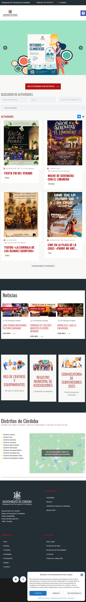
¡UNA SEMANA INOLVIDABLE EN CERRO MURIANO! (15, 326)
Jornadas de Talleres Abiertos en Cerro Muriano (40, 328)
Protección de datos (53, 546)
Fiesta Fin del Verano (18, 173)
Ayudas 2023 (50, 510)
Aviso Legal (50, 542)
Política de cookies (44, 598)
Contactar (49, 554)
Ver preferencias (74, 593)
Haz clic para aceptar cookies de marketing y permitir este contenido (57, 453)
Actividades (50, 498)
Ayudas (6, 563)
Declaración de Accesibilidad (56, 550)
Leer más (7, 333)
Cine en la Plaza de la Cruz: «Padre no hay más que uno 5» (62, 248)
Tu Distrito (6, 550)
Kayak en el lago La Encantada (66, 326)
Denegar (56, 593)
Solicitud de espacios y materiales (58, 506)
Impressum (71, 598)
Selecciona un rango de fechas (70, 100)
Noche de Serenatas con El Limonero (61, 177)
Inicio (5, 542)
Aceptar (38, 593)
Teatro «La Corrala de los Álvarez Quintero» (19, 249)
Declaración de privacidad (58, 598)
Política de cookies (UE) (54, 558)
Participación (7, 558)
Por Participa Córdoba (12, 321)
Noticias (49, 502)
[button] (83, 13)
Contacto (63, 3)
